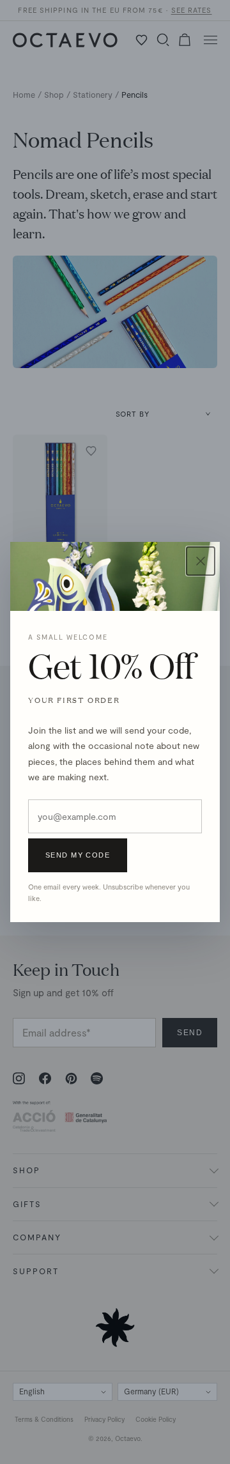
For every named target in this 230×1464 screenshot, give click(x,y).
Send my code (77, 855)
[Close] (201, 561)
